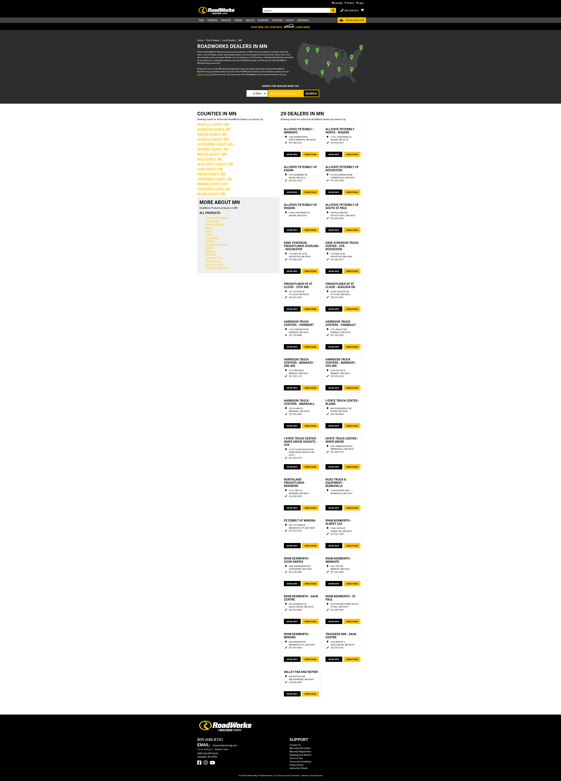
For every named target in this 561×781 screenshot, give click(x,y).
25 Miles (257, 93)
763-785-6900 (337, 414)
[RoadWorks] (221, 10)
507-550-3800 (337, 572)
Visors (208, 230)
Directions (310, 154)
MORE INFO (292, 154)
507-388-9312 (295, 142)
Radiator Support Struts (217, 267)
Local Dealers (229, 40)
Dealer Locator (203, 74)
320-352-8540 (295, 609)
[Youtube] (213, 762)
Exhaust (209, 227)
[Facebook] (200, 762)
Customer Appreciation (216, 217)
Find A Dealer (213, 40)
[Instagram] (207, 762)
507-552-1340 (337, 534)
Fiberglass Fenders (214, 224)
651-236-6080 (295, 572)
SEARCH (311, 93)
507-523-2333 (295, 530)
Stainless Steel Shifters (216, 244)
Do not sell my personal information (286, 775)
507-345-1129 (295, 376)
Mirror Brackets (213, 260)
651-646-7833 (337, 609)
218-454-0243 (295, 496)
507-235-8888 (295, 335)
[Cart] (362, 10)
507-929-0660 (295, 414)
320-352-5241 (337, 647)
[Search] (333, 10)
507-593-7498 (337, 180)
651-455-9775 (295, 458)
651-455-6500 (337, 218)
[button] (337, 3)
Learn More (302, 27)
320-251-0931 (295, 297)
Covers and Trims (214, 257)
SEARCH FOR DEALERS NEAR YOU (280, 85)
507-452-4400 (295, 647)
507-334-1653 (337, 335)
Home (200, 40)
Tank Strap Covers (214, 264)
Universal (210, 251)
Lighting (209, 247)
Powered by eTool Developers (311, 775)
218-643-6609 (295, 682)
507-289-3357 (295, 259)
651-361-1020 (295, 180)
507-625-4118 (337, 376)
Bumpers (209, 240)
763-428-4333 (337, 142)
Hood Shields (212, 237)
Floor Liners (211, 254)
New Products (212, 220)
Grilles (208, 234)
